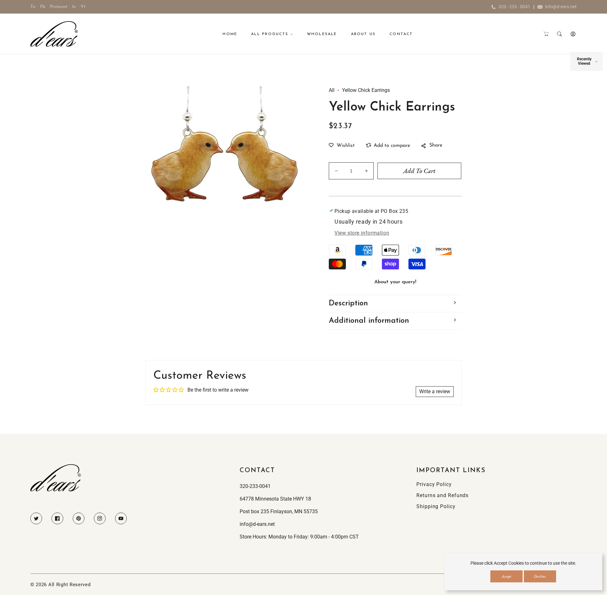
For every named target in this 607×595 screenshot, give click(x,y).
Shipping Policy (436, 506)
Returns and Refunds (442, 495)
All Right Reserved (69, 584)
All (331, 90)
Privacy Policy (434, 484)
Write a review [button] (434, 391)
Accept (506, 576)
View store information (361, 233)
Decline (540, 576)
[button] (545, 34)
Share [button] (435, 145)
